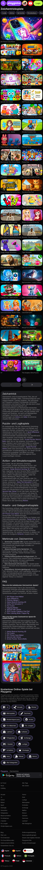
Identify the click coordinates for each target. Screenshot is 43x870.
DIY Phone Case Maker (10, 514)
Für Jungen (4, 823)
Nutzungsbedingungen (29, 835)
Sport (2, 805)
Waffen (24, 810)
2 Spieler (3, 821)
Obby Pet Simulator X (25, 482)
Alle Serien (25, 785)
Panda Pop (31, 519)
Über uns (3, 835)
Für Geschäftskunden (7, 840)
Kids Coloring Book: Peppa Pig (18, 613)
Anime (17, 417)
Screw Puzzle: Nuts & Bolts (17, 639)
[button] (21, 775)
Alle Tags (25, 783)
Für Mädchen (5, 818)
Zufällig (3, 788)
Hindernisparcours (6, 826)
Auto (23, 797)
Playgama (4, 771)
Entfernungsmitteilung (29, 832)
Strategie (3, 808)
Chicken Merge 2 (13, 600)
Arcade (3, 794)
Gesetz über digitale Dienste (31, 837)
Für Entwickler (5, 837)
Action (3, 800)
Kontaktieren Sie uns (7, 845)
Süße (25, 417)
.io (1, 797)
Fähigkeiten (4, 813)
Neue (2, 785)
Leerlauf (24, 821)
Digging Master (12, 608)
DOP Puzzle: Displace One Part (18, 611)
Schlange (25, 808)
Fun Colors (11, 606)
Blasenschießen (6, 815)
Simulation (4, 810)
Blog (2, 832)
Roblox (25, 500)
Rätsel (3, 802)
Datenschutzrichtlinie (7, 843)
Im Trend (3, 783)
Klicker (24, 813)
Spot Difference (33, 432)
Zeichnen (25, 818)
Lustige (24, 800)
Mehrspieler (26, 802)
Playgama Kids (27, 840)
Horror (24, 794)
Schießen (25, 805)
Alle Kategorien (27, 823)
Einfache (20, 534)
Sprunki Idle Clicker (9, 491)
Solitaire (24, 815)
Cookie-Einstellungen (29, 843)
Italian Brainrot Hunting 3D (20, 469)
